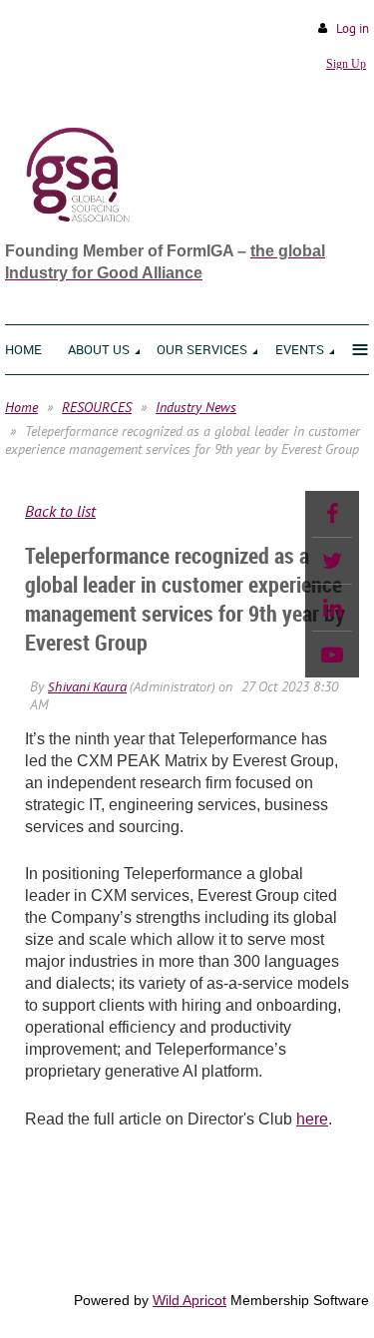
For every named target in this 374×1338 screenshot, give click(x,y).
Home (21, 407)
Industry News (196, 407)
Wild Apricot (189, 1300)
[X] (332, 561)
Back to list (60, 511)
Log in (352, 28)
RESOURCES (97, 407)
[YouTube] (332, 654)
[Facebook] (332, 514)
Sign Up (346, 64)
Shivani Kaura (87, 686)
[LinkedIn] (332, 608)
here (312, 1119)
